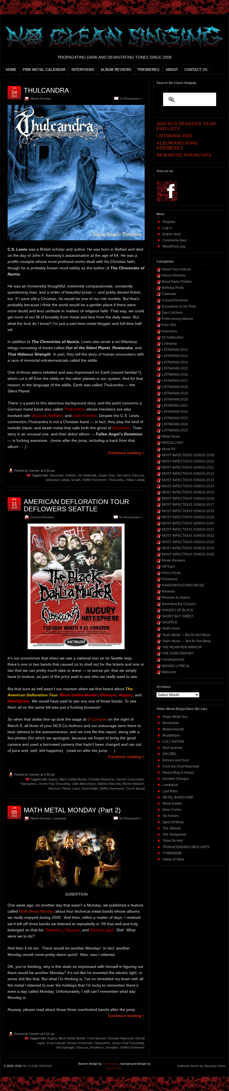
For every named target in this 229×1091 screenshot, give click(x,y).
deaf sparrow (172, 748)
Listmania (59, 818)
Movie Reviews (173, 560)
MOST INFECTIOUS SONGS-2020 (188, 523)
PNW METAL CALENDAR (44, 70)
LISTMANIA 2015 (175, 368)
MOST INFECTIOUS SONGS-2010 (188, 461)
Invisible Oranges (176, 779)
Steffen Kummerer (94, 479)
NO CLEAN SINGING (37, 1066)
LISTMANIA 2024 (175, 424)
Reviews (168, 591)
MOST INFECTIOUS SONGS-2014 (188, 486)
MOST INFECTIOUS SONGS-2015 (188, 492)
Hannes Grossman (80, 1043)
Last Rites (170, 791)
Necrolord (123, 475)
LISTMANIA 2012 (175, 350)
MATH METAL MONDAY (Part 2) (72, 810)
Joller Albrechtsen (84, 783)
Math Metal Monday (36, 911)
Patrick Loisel (71, 788)
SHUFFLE (169, 622)
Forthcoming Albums (177, 319)
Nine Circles (172, 810)
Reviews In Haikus (176, 598)
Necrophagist (65, 1047)
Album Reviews (40, 98)
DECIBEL (170, 754)
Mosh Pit (168, 449)
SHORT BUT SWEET (178, 616)
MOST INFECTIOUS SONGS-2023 (188, 542)
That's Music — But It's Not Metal (186, 641)
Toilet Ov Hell (173, 841)
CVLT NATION (173, 742)
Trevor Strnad (135, 788)
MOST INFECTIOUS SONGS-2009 (188, 455)
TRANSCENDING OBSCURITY (186, 847)
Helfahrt (70, 475)
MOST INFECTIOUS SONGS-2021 (188, 529)
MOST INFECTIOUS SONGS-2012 (188, 474)
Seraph (76, 479)
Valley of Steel (173, 859)
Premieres (170, 579)
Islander (34, 470)
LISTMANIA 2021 (175, 405)
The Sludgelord (174, 834)
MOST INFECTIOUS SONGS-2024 (188, 548)
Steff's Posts (171, 628)
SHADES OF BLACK (177, 610)
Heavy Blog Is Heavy (178, 773)
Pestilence (97, 1047)
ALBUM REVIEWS (116, 70)
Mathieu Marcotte (109, 783)
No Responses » (130, 517)
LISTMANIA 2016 (175, 375)
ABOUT (172, 70)
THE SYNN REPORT (178, 653)
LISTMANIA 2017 (175, 381)
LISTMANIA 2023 (175, 418)
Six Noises (171, 816)
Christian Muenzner (101, 779)
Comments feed (175, 240)
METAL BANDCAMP (178, 797)
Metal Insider (172, 803)
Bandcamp (171, 723)
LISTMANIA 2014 (175, 362)
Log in (167, 228)
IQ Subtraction (172, 337)
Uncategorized (173, 659)
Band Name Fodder (177, 282)
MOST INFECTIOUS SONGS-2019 (188, 517)
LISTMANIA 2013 (175, 356)
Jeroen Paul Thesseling (54, 783)
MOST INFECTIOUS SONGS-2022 (188, 536)
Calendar (169, 294)
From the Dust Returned (181, 766)
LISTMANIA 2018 (175, 387)
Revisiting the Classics (179, 604)
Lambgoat (170, 785)
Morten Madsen (133, 783)
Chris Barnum (96, 1038)
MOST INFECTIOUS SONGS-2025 (188, 554)
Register (169, 222)
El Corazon (97, 719)
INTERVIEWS (82, 70)
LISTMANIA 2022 (175, 412)
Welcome (169, 672)
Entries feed (172, 234)
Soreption (112, 1047)
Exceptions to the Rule (179, 306)
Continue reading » (126, 452)
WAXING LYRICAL (176, 666)
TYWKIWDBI (172, 853)
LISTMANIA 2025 (175, 430)
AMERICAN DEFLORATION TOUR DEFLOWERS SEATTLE (76, 505)
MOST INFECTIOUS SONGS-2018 (188, 511)
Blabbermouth (173, 729)
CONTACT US (195, 70)
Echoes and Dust (176, 760)
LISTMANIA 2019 (175, 393)
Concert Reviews (42, 517)
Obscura (138, 475)
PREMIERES (148, 70)
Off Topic (168, 567)
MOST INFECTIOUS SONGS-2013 (188, 480)
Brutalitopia (171, 735)
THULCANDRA (46, 90)
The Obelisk (172, 828)
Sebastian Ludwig (57, 479)
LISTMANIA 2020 (175, 399)
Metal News (171, 436)
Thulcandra (116, 479)
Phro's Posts (171, 573)
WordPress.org (174, 246)
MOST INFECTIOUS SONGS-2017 (188, 505)
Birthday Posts (173, 288)
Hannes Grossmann (130, 779)
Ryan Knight (90, 788)
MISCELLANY (172, 443)
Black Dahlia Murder (73, 779)
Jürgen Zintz (106, 475)
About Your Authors (176, 269)
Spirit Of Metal (173, 822)
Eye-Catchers (172, 313)
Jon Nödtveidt (87, 475)
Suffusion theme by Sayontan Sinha (201, 1066)
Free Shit (169, 325)
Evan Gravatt (56, 1043)
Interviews (169, 331)
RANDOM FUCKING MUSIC (183, 585)
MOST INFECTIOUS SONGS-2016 (188, 498)
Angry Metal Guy (175, 717)
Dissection (56, 475)
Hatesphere (29, 783)
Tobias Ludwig (135, 479)
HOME (11, 70)
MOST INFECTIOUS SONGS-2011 (188, 467)
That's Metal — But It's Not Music (186, 635)
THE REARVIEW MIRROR (182, 647)
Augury (53, 779)
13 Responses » (131, 98)
